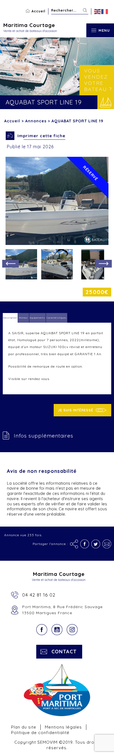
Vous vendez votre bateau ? (98, 80)
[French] (104, 11)
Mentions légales (63, 727)
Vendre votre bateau (105, 102)
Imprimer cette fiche (41, 135)
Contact (64, 651)
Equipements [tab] (37, 317)
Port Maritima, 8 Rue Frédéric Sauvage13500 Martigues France (62, 609)
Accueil (38, 11)
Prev (10, 264)
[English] (97, 11)
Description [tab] (10, 317)
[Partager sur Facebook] (84, 544)
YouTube (57, 629)
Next (103, 264)
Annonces (35, 120)
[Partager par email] (106, 544)
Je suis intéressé (75, 410)
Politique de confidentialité (40, 732)
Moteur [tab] (23, 317)
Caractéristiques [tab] (56, 317)
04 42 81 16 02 (38, 595)
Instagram (72, 629)
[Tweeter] (95, 544)
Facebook (41, 629)
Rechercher (85, 10)
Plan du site (23, 727)
